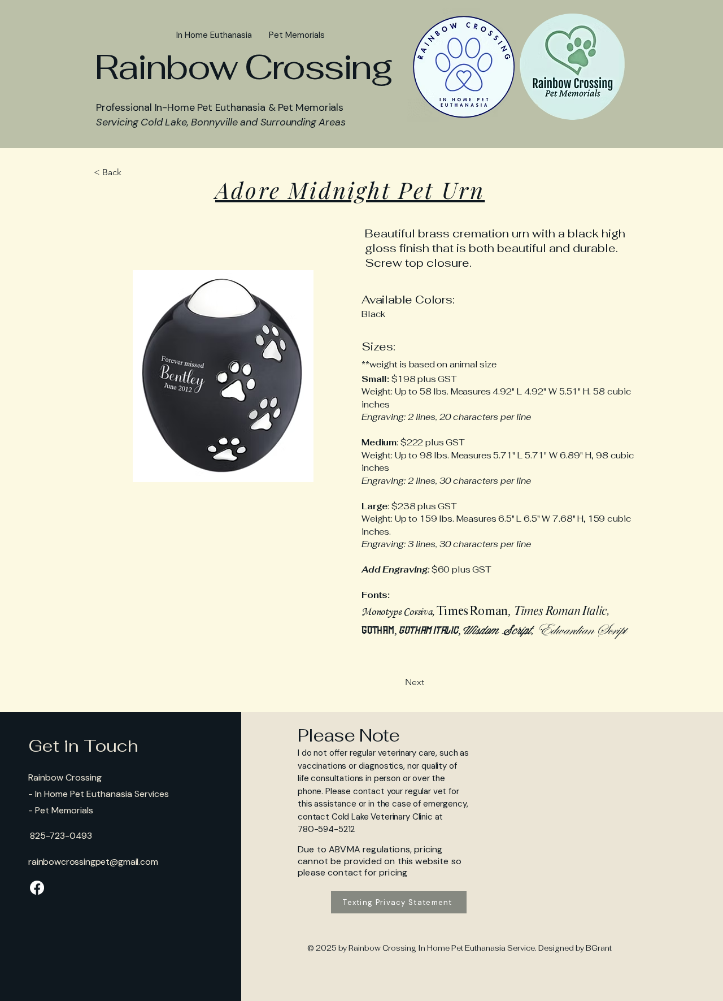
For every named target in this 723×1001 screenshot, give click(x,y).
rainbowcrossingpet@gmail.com (93, 862)
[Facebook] (37, 888)
